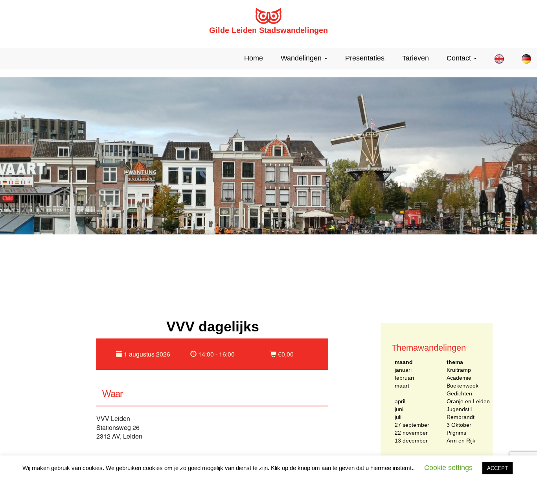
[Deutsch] (523, 58)
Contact (460, 58)
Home (253, 58)
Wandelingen (302, 58)
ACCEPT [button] (497, 468)
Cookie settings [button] (448, 468)
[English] (496, 58)
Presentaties (364, 58)
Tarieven (415, 58)
